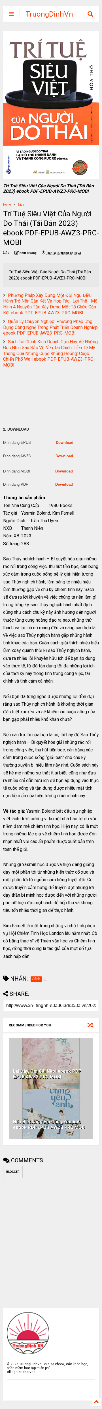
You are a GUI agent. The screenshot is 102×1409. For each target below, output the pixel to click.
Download (64, 442)
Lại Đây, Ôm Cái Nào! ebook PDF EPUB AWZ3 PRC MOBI (47, 1074)
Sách (21, 204)
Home (7, 204)
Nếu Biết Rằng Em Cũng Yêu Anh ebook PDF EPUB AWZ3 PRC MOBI (49, 1124)
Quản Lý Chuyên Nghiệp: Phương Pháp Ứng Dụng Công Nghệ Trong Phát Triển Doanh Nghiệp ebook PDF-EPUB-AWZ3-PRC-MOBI (50, 327)
